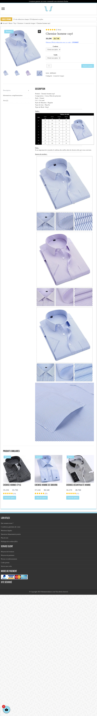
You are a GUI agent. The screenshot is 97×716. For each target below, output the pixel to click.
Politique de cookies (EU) (9, 541)
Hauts (10, 23)
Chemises (20, 23)
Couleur (55, 46)
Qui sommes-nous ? (7, 523)
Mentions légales (6, 530)
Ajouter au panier (88, 66)
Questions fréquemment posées (11, 534)
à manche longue (29, 23)
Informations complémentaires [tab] (12, 95)
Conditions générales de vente (10, 527)
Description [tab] (7, 90)
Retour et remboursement (9, 559)
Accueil (4, 23)
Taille (55, 55)
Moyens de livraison (7, 552)
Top (14, 23)
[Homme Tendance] (48, 8)
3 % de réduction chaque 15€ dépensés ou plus (28, 19)
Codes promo (5, 562)
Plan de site (4, 538)
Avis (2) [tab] (5, 100)
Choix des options (9, 498)
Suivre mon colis (6, 566)
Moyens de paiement (7, 555)
